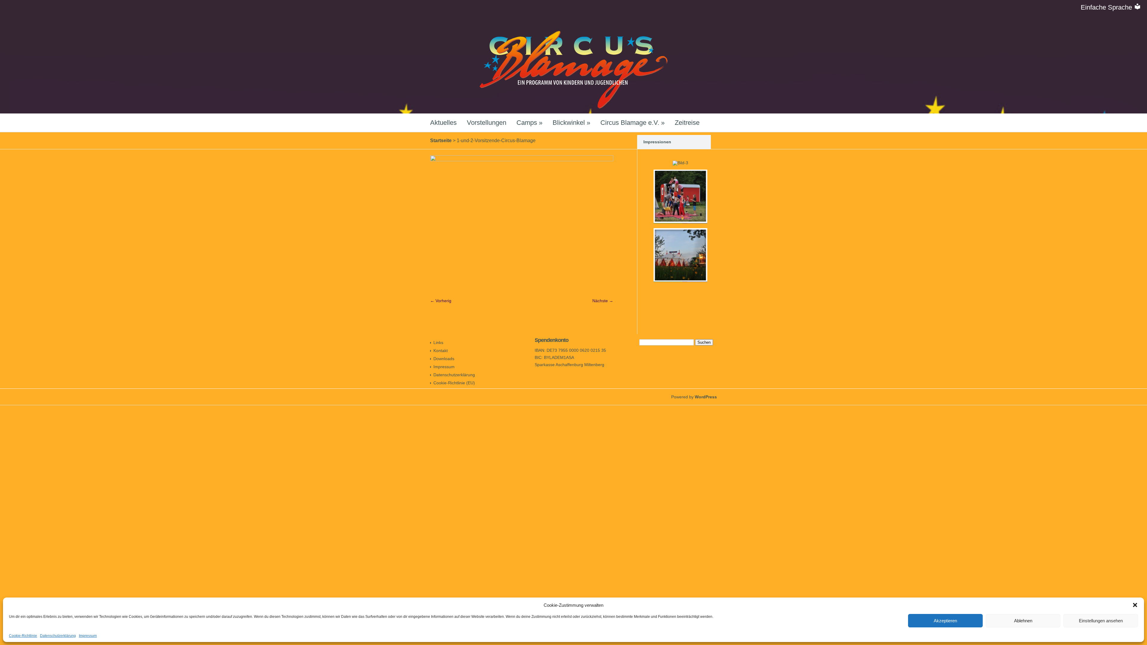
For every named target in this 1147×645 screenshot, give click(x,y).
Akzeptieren (945, 620)
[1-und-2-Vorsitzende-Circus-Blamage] (521, 159)
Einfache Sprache (1107, 7)
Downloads (443, 358)
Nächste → (602, 300)
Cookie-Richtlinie (23, 636)
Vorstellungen (486, 122)
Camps (529, 122)
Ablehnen (1023, 620)
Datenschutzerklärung (58, 636)
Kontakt (440, 350)
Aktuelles (443, 122)
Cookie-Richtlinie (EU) (454, 382)
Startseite (441, 140)
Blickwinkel (571, 122)
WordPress (706, 396)
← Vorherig (440, 300)
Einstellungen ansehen (1101, 620)
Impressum (88, 636)
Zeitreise (687, 122)
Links (438, 342)
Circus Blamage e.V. (632, 122)
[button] (1135, 605)
